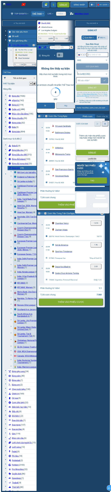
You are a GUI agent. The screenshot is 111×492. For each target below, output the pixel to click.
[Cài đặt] (92, 4)
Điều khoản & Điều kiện (90, 100)
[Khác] (38, 49)
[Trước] (10, 120)
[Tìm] (71, 49)
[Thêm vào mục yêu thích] (51, 23)
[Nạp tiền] (53, 4)
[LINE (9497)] (10, 49)
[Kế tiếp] (17, 120)
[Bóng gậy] (15, 49)
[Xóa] (72, 120)
